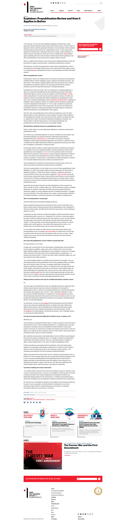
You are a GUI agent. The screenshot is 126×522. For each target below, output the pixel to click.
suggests (46, 303)
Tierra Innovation (32, 519)
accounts (64, 174)
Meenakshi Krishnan (39, 29)
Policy (78, 10)
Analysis (26, 16)
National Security (50, 399)
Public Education (88, 10)
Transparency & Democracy (83, 416)
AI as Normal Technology (33, 422)
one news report (51, 231)
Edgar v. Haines (28, 34)
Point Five (42, 518)
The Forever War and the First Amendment (81, 446)
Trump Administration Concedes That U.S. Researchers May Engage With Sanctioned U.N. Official (89, 425)
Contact (80, 517)
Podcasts (53, 514)
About (99, 10)
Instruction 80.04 (42, 139)
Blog (52, 510)
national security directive (59, 100)
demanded (61, 294)
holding (28, 311)
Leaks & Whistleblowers (39, 399)
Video (52, 512)
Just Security (82, 57)
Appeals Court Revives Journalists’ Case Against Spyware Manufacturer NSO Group (63, 424)
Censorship (29, 399)
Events (52, 506)
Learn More (67, 455)
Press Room (54, 519)
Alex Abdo (28, 29)
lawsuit (34, 70)
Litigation (61, 10)
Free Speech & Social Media (28, 416)
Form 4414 (46, 154)
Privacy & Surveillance (55, 416)
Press (59, 174)
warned (66, 54)
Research (70, 10)
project (37, 272)
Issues (52, 10)
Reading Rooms (54, 508)
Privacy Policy (81, 519)
